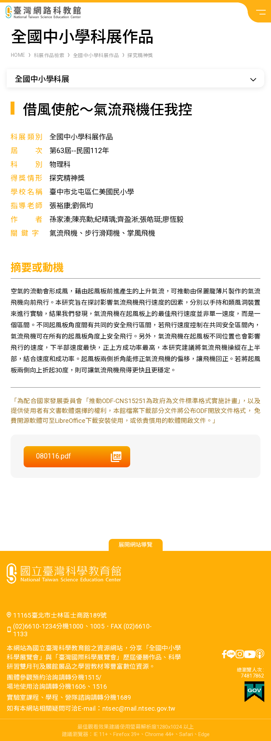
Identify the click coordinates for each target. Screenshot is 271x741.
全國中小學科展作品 (96, 55)
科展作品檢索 (49, 55)
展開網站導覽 (135, 544)
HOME (18, 55)
